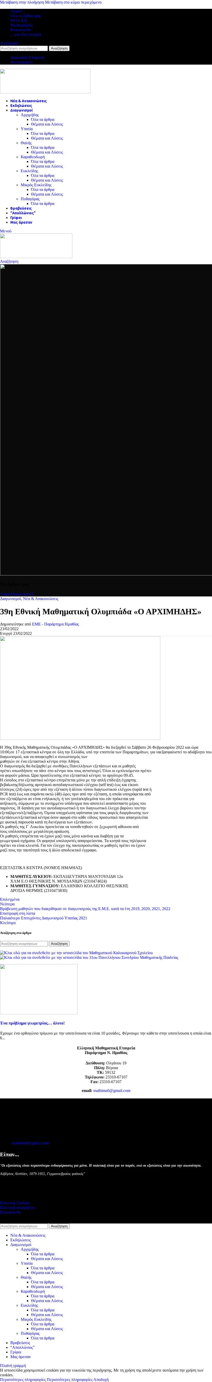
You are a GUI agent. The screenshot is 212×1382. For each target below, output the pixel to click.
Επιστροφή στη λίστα (17, 913)
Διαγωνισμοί (22, 594)
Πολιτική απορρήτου (17, 1207)
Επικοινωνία (10, 1212)
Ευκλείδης (29, 171)
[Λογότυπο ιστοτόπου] (45, 92)
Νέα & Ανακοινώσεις (40, 598)
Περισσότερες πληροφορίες (46, 1379)
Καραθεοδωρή (33, 157)
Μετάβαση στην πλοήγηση (22, 2)
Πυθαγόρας (30, 199)
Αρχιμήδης (30, 115)
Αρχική (6, 594)
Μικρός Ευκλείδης (36, 185)
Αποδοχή (101, 1379)
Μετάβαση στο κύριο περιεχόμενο (73, 2)
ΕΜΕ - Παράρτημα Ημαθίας (55, 624)
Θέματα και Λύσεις (47, 124)
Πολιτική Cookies (14, 1203)
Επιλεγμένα (9, 899)
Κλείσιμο (8, 922)
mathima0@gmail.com (111, 1090)
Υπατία (27, 129)
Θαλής (26, 143)
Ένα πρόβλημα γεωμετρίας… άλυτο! (32, 1023)
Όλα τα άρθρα (42, 119)
